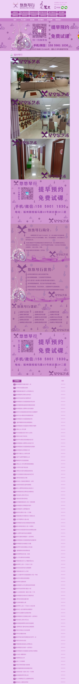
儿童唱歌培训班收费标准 (23, 550)
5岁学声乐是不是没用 (22, 467)
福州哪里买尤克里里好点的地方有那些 (26, 651)
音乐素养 (61, 12)
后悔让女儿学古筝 (21, 429)
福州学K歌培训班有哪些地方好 (24, 439)
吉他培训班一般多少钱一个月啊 (25, 671)
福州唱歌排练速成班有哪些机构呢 (25, 405)
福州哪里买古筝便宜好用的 (23, 505)
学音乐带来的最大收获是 (23, 665)
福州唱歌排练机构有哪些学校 (24, 668)
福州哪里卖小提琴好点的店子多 (25, 443)
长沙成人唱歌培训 (21, 654)
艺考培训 (61, 15)
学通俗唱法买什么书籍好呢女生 (25, 561)
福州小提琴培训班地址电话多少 (25, 488)
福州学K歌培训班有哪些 (22, 578)
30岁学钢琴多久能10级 (22, 519)
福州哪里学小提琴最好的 (23, 509)
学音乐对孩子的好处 (21, 436)
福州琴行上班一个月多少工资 (24, 564)
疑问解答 (41, 20)
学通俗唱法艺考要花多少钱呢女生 (25, 516)
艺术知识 (17, 381)
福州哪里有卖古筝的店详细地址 (25, 491)
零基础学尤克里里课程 (22, 460)
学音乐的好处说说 (21, 640)
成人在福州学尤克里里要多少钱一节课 (26, 574)
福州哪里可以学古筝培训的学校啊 (25, 585)
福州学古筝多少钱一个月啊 (23, 512)
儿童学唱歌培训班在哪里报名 (24, 422)
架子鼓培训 (52, 12)
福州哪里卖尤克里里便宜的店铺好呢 (26, 540)
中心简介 (23, 20)
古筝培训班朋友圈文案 (22, 599)
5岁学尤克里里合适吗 (22, 387)
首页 (15, 20)
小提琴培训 (43, 15)
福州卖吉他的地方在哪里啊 (23, 568)
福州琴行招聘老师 (21, 581)
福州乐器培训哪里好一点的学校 (25, 536)
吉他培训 (24, 15)
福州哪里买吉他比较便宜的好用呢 (25, 523)
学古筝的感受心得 (21, 602)
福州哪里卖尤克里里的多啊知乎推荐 (26, 426)
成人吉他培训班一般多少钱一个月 (25, 592)
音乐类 (32, 20)
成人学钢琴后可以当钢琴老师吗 (25, 678)
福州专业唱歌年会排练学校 (23, 613)
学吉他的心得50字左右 (22, 495)
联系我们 (58, 20)
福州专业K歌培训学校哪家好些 (24, 415)
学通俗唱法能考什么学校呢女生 (25, 391)
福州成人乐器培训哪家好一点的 (25, 481)
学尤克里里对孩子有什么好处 (24, 433)
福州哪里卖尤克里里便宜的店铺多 (25, 446)
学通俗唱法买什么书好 (22, 571)
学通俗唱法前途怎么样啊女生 (24, 644)
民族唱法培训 (34, 12)
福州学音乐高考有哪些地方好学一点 (26, 637)
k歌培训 (15, 12)
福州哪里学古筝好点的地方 (23, 394)
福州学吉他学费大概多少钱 (23, 588)
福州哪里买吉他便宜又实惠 (23, 543)
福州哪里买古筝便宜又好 (23, 450)
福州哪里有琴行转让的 (22, 675)
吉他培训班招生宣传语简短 (23, 484)
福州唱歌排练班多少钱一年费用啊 (25, 502)
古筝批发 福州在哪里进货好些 (24, 471)
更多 (62, 381)
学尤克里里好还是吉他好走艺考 (25, 474)
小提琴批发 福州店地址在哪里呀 (25, 626)
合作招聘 (49, 20)
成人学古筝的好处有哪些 (23, 557)
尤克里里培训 (52, 15)
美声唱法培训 (43, 12)
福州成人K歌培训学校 (22, 682)
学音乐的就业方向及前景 (23, 630)
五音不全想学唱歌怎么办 (23, 457)
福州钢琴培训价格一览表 (23, 554)
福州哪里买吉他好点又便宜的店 (25, 595)
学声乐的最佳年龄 (21, 633)
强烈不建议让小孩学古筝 (23, 453)
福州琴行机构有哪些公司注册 (24, 547)
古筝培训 (34, 15)
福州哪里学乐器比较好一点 (23, 384)
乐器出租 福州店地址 (22, 498)
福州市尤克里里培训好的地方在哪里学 (26, 412)
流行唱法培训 (24, 12)
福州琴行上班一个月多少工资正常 (25, 606)
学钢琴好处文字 (20, 658)
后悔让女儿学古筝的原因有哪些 (25, 464)
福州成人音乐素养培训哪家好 (24, 609)
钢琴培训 (15, 15)
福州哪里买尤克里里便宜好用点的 (25, 401)
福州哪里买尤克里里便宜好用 (24, 419)
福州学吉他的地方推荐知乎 (23, 398)
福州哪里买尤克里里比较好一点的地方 (26, 616)
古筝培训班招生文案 (21, 478)
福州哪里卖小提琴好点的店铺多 (25, 408)
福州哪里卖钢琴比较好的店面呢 (25, 623)
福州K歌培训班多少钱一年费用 (24, 526)
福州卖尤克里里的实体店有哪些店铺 (26, 529)
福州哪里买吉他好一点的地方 (24, 647)
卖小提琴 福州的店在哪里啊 (23, 533)
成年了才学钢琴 (20, 661)
